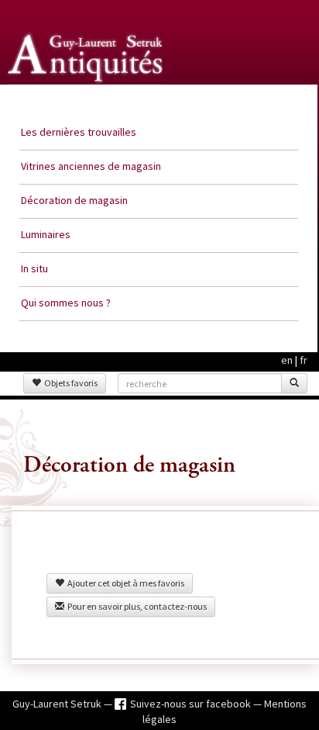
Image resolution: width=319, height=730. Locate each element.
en (287, 360)
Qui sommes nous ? (66, 303)
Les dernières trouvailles (78, 132)
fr (303, 360)
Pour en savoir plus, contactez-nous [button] (135, 606)
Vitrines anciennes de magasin (91, 166)
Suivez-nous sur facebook (191, 704)
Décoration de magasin (74, 200)
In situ (34, 268)
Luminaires (45, 234)
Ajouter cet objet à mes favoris (124, 583)
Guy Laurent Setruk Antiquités (86, 100)
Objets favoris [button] (69, 383)
